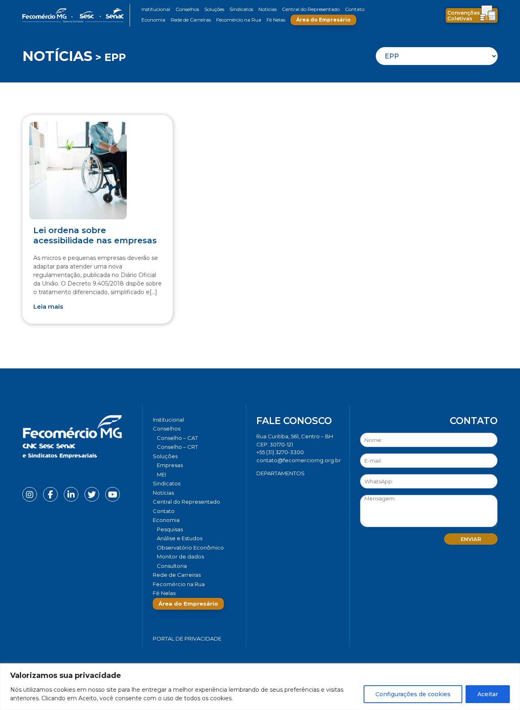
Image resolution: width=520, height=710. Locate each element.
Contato (354, 9)
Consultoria (172, 566)
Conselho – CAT (177, 438)
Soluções (214, 9)
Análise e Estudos (179, 538)
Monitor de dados (180, 556)
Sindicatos (241, 9)
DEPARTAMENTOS (280, 473)
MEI (161, 474)
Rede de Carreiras (191, 20)
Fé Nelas (275, 20)
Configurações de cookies (413, 694)
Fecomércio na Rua (238, 20)
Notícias (267, 9)
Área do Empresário (323, 20)
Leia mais (48, 306)
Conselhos (187, 9)
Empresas (170, 465)
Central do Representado (311, 9)
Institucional (155, 9)
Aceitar (487, 694)
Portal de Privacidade (187, 638)
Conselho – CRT (177, 447)
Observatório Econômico (190, 547)
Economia (153, 20)
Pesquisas (170, 529)
